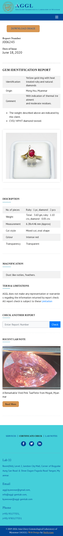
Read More (10, 404)
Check (55, 324)
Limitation (47, 301)
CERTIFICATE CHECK (30, 436)
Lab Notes (51, 436)
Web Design (34, 532)
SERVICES (11, 436)
